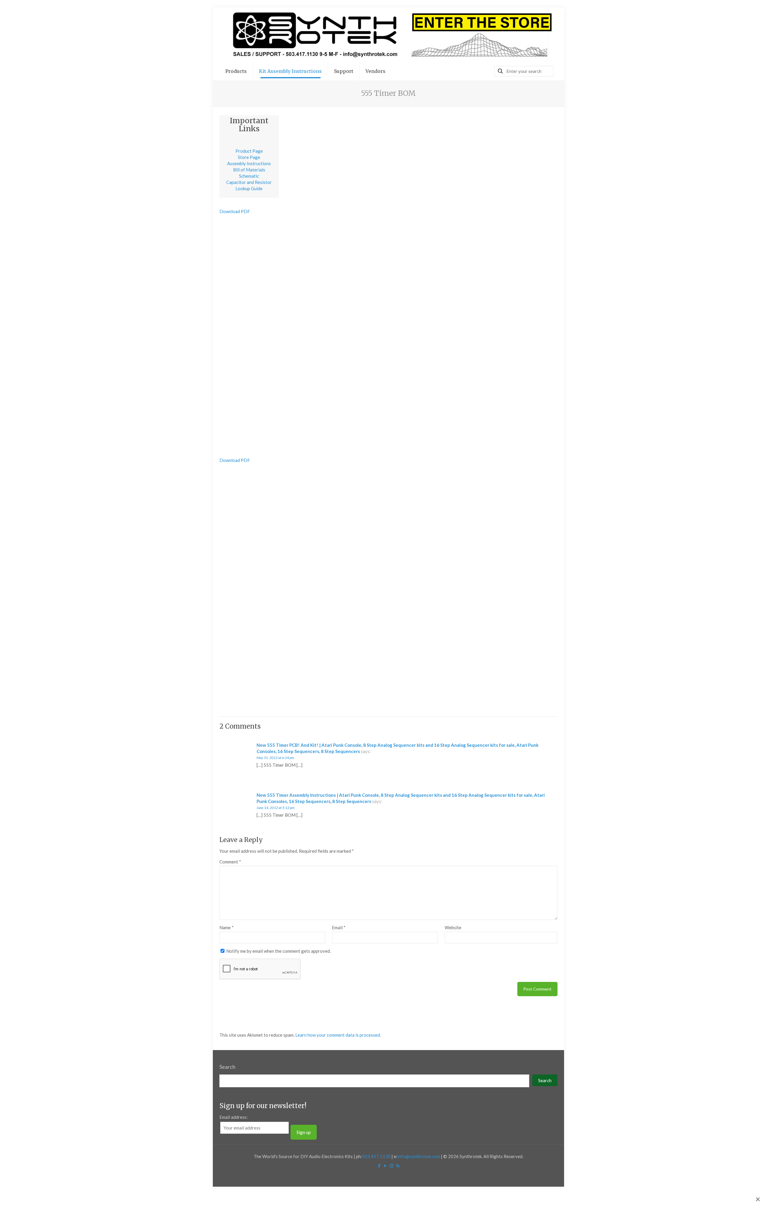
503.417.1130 (376, 1156)
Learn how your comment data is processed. (338, 1035)
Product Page (249, 151)
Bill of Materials (249, 169)
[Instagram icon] (391, 1165)
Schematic (249, 176)
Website (453, 927)
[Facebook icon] (379, 1165)
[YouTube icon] (385, 1165)
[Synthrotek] (388, 34)
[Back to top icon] (733, 1197)
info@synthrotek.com (418, 1156)
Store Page (249, 157)
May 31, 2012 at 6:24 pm (275, 757)
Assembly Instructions (249, 163)
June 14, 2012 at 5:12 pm (275, 807)
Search (227, 1066)
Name (226, 927)
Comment (230, 861)
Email (339, 927)
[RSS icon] (398, 1165)
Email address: (233, 1117)
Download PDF (234, 211)
